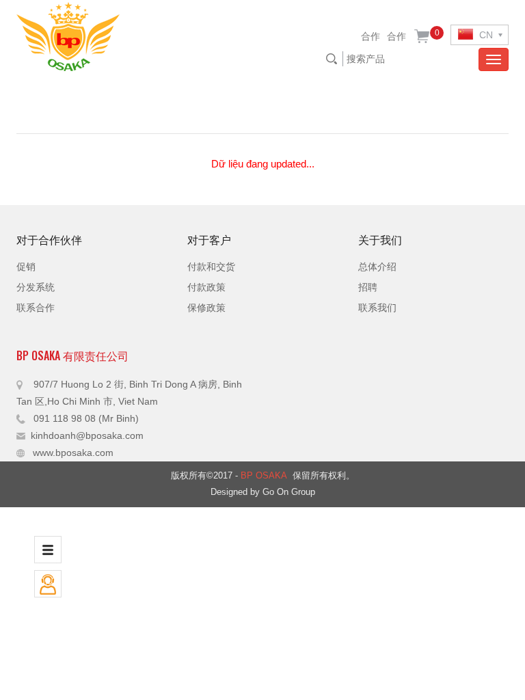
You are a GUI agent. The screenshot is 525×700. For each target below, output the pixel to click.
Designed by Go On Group (263, 492)
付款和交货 (211, 266)
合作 (370, 36)
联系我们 (377, 307)
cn (484, 34)
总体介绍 (377, 266)
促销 (26, 266)
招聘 (367, 287)
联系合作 (35, 307)
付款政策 (206, 287)
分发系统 (35, 287)
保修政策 (206, 307)
